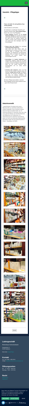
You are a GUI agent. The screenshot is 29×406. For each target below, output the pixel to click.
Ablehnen (5, 398)
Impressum (5, 379)
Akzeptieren (14, 398)
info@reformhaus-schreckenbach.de (14, 360)
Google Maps (11, 351)
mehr (23, 398)
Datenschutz (5, 377)
